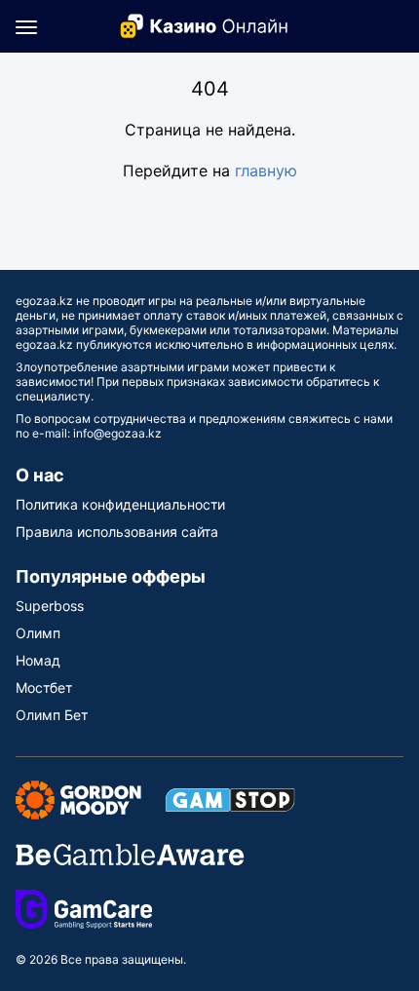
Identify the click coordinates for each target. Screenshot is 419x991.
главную (266, 170)
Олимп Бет (52, 714)
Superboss (50, 605)
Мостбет (44, 687)
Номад (38, 660)
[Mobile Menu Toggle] (26, 26)
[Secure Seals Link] (78, 798)
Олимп (38, 633)
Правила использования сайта (117, 531)
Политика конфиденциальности (120, 504)
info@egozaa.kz (117, 433)
